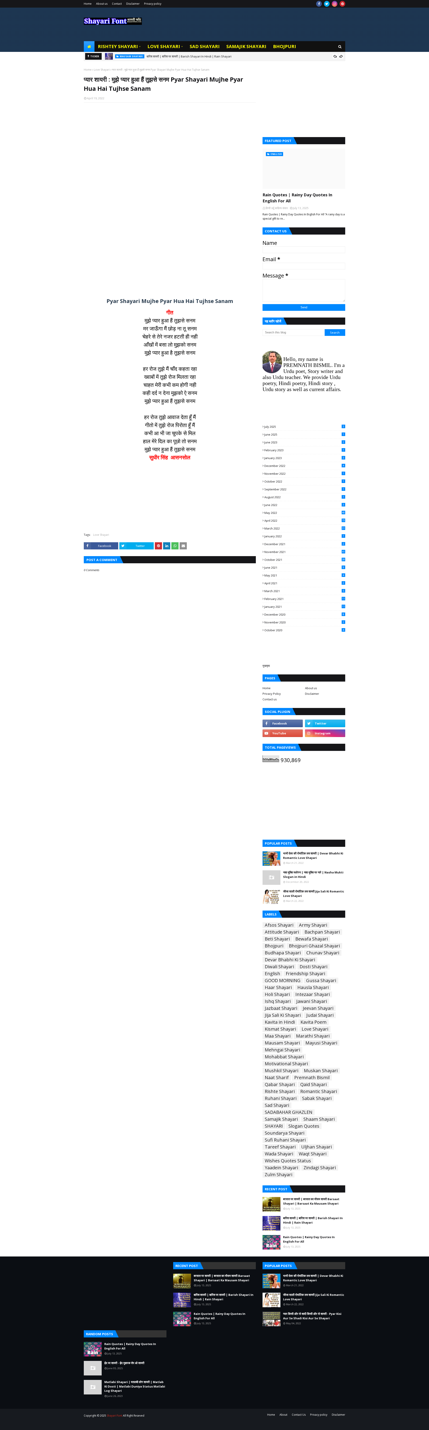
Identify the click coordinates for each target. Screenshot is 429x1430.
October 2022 (304, 481)
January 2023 (304, 458)
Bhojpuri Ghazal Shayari (314, 946)
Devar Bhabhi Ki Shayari (290, 960)
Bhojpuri (274, 946)
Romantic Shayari (318, 1091)
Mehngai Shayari (282, 1050)
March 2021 (304, 591)
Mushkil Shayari (281, 1071)
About (283, 1415)
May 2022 (304, 513)
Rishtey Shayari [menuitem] (118, 46)
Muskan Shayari (321, 1071)
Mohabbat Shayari (284, 1057)
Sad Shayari (277, 1105)
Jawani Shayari (311, 1001)
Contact (117, 4)
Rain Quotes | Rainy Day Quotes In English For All (168, 56)
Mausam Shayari (282, 1043)
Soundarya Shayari (284, 1133)
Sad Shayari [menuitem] (205, 46)
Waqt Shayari (312, 1154)
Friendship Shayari (305, 974)
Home (88, 4)
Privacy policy (152, 4)
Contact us (270, 699)
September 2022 (304, 489)
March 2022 (304, 528)
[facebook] (319, 4)
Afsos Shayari (279, 925)
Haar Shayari (278, 987)
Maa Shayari (277, 1036)
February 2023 (304, 450)
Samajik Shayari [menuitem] (246, 46)
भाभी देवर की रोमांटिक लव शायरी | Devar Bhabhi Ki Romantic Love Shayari (313, 855)
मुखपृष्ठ (266, 666)
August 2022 (304, 497)
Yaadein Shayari (281, 1168)
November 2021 (304, 552)
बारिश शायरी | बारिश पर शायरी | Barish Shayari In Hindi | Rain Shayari (313, 1220)
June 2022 (304, 505)
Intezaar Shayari (312, 994)
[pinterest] (342, 4)
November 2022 (304, 474)
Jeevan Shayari (318, 1008)
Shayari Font (114, 1415)
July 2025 (304, 427)
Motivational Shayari (286, 1064)
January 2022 (304, 536)
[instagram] (334, 4)
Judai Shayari (320, 1015)
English (272, 974)
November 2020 (304, 622)
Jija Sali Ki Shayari (283, 1015)
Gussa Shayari (321, 980)
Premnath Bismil (312, 1077)
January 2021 (304, 607)
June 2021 (304, 568)
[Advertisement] (170, 164)
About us (101, 4)
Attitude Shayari (282, 932)
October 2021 (304, 560)
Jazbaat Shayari (281, 1008)
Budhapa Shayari (283, 953)
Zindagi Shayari (320, 1168)
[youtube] (283, 733)
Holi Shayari (277, 994)
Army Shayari (313, 925)
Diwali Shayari (279, 967)
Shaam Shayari (319, 1119)
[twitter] (327, 4)
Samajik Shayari (281, 1119)
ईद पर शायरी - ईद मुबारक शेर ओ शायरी (124, 1363)
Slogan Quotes (303, 1126)
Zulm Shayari (278, 1175)
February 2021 (304, 599)
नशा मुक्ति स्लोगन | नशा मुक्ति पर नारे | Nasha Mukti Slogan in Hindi (313, 874)
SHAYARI (274, 1126)
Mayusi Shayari (321, 1043)
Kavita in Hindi (280, 1022)
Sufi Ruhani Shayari (285, 1140)
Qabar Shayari (280, 1084)
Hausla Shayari (313, 987)
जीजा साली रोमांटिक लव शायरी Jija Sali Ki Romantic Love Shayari (313, 893)
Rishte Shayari (280, 1091)
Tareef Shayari (280, 1147)
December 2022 (304, 466)
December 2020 (304, 614)
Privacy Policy (272, 694)
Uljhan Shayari (316, 1147)
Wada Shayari (279, 1154)
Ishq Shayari (278, 1001)
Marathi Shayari (313, 1036)
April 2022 (304, 521)
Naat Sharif (277, 1077)
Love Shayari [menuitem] (163, 46)
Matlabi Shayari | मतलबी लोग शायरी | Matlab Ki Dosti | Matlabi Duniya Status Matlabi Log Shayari (134, 1386)
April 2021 (304, 583)
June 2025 (304, 434)
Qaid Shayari (313, 1084)
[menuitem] (89, 46)
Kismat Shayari (280, 1029)
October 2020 (304, 630)
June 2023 (304, 442)
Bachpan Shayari (322, 932)
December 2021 (304, 544)
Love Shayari (102, 70)
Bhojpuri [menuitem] (284, 46)
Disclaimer (133, 4)
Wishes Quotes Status (288, 1161)
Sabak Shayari (317, 1098)
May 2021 (304, 575)
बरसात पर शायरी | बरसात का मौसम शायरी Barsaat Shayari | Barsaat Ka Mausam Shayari (311, 1201)
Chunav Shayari (322, 953)
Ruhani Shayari (281, 1098)
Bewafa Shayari (311, 939)
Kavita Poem (313, 1022)
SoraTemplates (108, 1424)
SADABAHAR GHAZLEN (288, 1112)
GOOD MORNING (283, 980)
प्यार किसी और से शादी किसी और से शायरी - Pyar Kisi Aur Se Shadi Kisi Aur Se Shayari (312, 1316)
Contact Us (299, 1415)
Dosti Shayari (313, 967)
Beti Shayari (277, 939)
